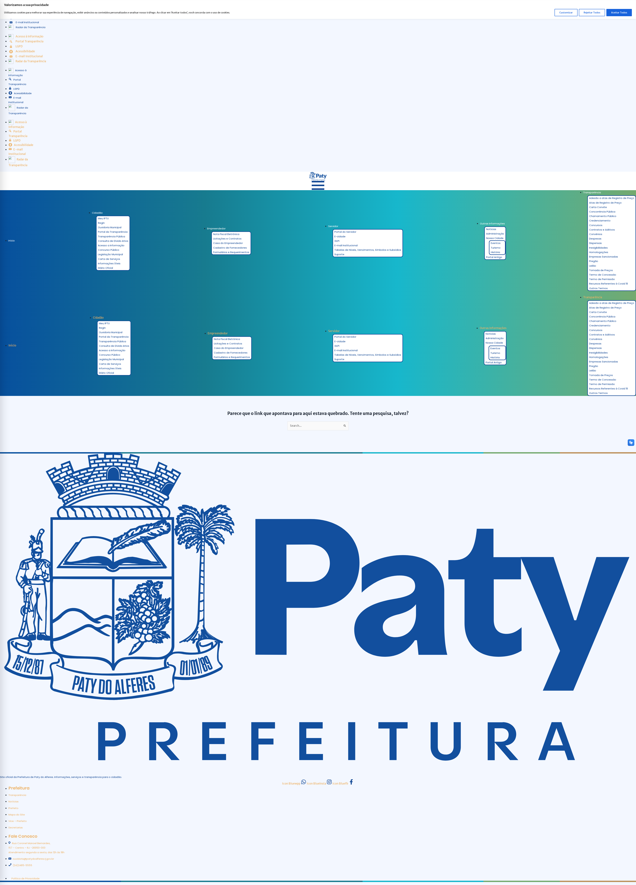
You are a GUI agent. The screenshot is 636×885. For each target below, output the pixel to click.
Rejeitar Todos (592, 12)
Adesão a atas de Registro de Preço (611, 198)
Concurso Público (108, 250)
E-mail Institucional (346, 245)
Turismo (496, 247)
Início (11, 240)
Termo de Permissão (602, 279)
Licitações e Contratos (227, 238)
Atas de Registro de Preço (605, 202)
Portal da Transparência (113, 232)
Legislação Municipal (110, 254)
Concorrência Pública (602, 211)
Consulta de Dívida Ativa (113, 241)
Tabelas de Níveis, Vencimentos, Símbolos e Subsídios (367, 250)
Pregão (593, 261)
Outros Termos (598, 288)
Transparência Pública (111, 236)
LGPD (16, 89)
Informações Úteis (109, 263)
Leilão (592, 265)
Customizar (566, 12)
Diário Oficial (105, 268)
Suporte (339, 254)
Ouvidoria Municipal (109, 227)
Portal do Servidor (345, 232)
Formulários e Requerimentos (231, 252)
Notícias (491, 229)
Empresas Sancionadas (603, 256)
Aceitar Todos (619, 12)
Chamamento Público (602, 216)
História (495, 252)
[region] (318, 9)
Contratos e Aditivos (602, 229)
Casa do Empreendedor (228, 243)
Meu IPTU (103, 218)
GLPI (336, 241)
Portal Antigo (494, 257)
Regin (101, 223)
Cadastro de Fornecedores (230, 247)
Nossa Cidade (495, 238)
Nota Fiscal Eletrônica (226, 234)
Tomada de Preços (601, 270)
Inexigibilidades (598, 247)
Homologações (598, 252)
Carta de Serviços (109, 259)
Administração (495, 233)
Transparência (592, 192)
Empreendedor (216, 228)
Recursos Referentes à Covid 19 (608, 283)
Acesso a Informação (111, 245)
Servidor (333, 226)
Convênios (595, 234)
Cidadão (97, 213)
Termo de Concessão (602, 274)
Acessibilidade (23, 93)
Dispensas (595, 243)
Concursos (595, 225)
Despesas (595, 238)
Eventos (496, 243)
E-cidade (339, 236)
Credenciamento (599, 220)
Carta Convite (598, 207)
